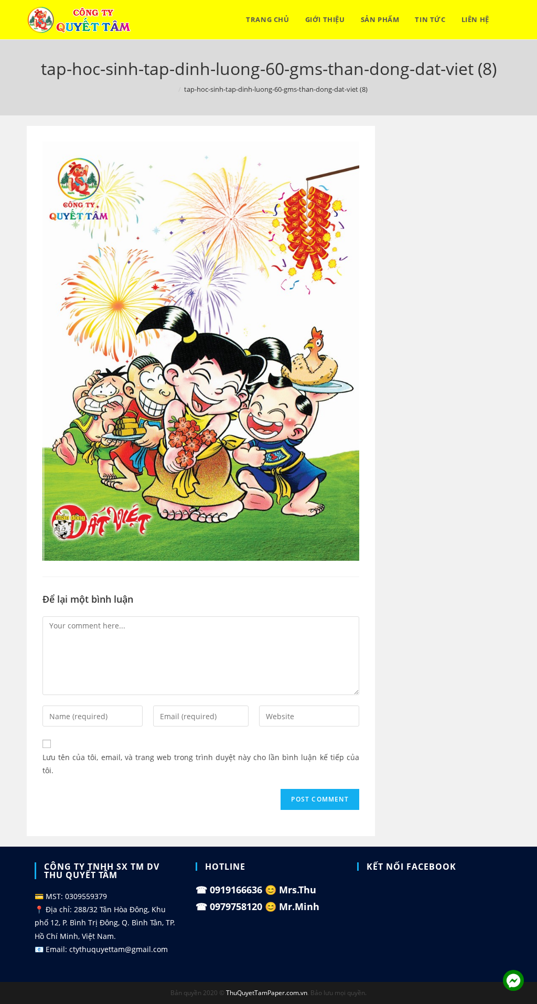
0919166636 (236, 889)
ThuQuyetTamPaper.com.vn (266, 992)
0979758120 (236, 906)
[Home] (172, 89)
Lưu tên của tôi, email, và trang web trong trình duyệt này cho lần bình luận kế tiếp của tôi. (200, 763)
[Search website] (507, 19)
